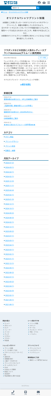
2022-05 (9, 282)
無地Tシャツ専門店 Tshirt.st (38, 360)
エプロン (7, 336)
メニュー (48, 2)
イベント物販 (34, 323)
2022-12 (9, 263)
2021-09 (9, 300)
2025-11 (9, 186)
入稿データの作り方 (11, 361)
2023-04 (9, 245)
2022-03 (9, 291)
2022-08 (9, 272)
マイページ (39, 2)
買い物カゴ (44, 2)
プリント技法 (10, 146)
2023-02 (9, 254)
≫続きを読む (25, 84)
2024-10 (9, 208)
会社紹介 (7, 374)
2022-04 (9, 286)
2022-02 (9, 295)
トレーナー (8, 330)
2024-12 (9, 204)
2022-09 (9, 268)
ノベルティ (33, 334)
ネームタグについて (11, 365)
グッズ (7, 334)
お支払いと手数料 (10, 369)
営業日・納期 (10, 151)
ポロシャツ (8, 326)
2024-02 (9, 222)
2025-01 (9, 199)
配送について (9, 372)
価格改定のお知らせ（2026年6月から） (18, 112)
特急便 (7, 340)
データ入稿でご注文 (11, 350)
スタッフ (32, 326)
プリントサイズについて (12, 363)
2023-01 (9, 259)
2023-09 (9, 231)
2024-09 (9, 213)
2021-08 (9, 304)
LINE (25, 394)
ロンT (6, 328)
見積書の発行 (9, 359)
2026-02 (9, 176)
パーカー (7, 332)
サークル (32, 328)
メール (38, 394)
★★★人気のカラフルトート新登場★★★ (19, 125)
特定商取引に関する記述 (12, 376)
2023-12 (9, 227)
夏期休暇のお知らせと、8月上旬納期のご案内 (21, 99)
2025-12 (9, 181)
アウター (7, 338)
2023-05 (9, 241)
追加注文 (7, 357)
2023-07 (9, 236)
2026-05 (9, 167)
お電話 (13, 394)
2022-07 (9, 277)
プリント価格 (9, 348)
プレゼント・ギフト (36, 330)
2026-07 (9, 163)
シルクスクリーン (35, 350)
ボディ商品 (9, 137)
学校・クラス (34, 332)
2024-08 (9, 218)
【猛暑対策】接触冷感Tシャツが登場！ (18, 106)
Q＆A (6, 367)
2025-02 (9, 195)
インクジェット (35, 352)
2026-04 (9, 172)
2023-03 (9, 250)
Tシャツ (7, 323)
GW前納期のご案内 (11, 118)
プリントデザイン (12, 141)
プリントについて (35, 348)
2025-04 (9, 190)
